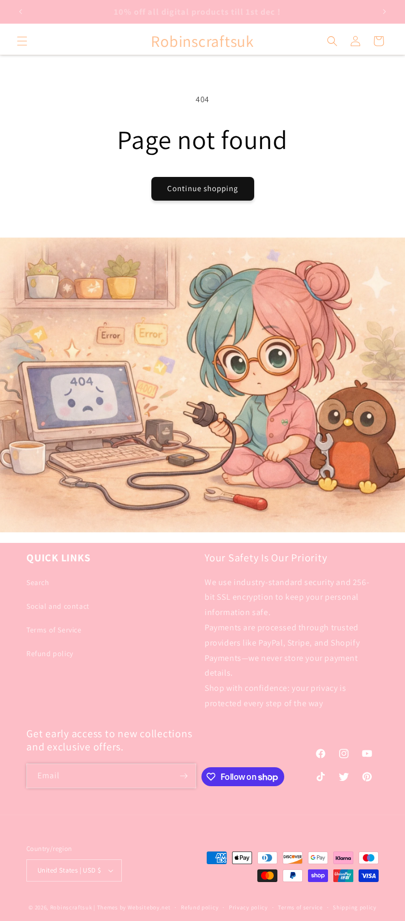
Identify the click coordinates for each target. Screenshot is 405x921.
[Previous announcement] (20, 11)
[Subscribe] (184, 776)
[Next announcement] (384, 11)
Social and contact (58, 606)
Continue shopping (202, 188)
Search (38, 582)
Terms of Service (54, 630)
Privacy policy (248, 907)
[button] (22, 41)
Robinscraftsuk (71, 907)
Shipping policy (355, 907)
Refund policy (49, 653)
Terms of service (300, 907)
